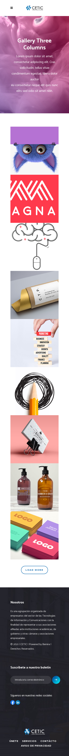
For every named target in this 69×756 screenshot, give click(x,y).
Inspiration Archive (34, 436)
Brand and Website (34, 196)
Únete (13, 741)
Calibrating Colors (34, 292)
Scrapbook (34, 388)
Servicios (29, 741)
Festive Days (34, 244)
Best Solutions (34, 533)
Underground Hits (34, 485)
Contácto (48, 741)
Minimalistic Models (34, 148)
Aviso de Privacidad (36, 745)
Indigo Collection (34, 340)
